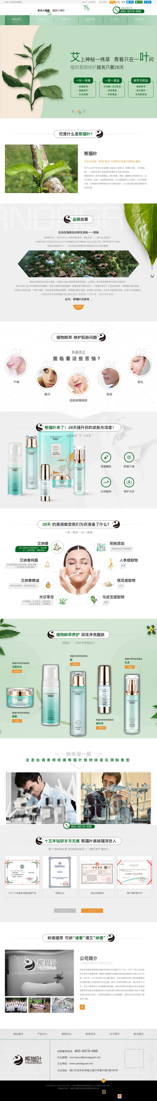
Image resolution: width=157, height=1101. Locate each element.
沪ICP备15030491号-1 (102, 1085)
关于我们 (114, 1034)
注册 (118, 2)
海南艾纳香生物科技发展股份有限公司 (84, 1088)
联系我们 (139, 1034)
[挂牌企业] (22, 872)
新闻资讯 (90, 1034)
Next (146, 71)
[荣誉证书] (134, 872)
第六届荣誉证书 (97, 893)
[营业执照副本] (59, 872)
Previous (10, 71)
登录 (112, 2)
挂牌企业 (22, 893)
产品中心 (42, 1034)
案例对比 (66, 1034)
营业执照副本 (59, 893)
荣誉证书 (134, 893)
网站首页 (18, 1034)
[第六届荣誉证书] (97, 872)
